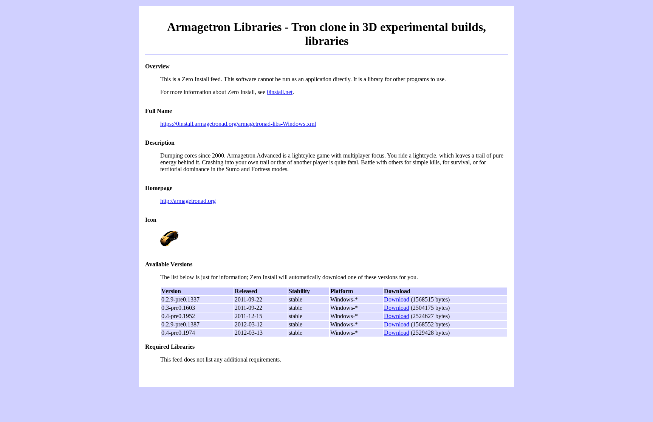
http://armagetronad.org (188, 201)
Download (396, 299)
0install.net (279, 92)
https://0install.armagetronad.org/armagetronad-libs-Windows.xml (238, 124)
